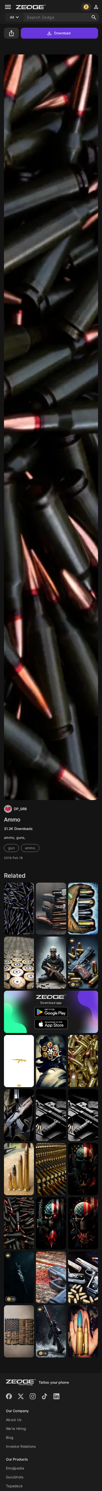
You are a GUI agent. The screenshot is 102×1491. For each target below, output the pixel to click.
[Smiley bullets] (51, 1061)
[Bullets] (19, 963)
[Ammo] (51, 909)
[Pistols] (83, 1277)
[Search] (94, 17)
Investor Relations (21, 1446)
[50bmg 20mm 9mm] (83, 1331)
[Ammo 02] (19, 909)
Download (62, 33)
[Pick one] (19, 1169)
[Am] (83, 1223)
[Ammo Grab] (83, 909)
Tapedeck (14, 1486)
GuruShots (14, 1477)
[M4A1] (51, 1115)
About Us (13, 1420)
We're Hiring (16, 1428)
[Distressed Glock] (51, 1277)
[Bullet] (51, 1169)
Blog (9, 1437)
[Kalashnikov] (19, 1115)
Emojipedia (15, 1468)
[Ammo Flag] (19, 1331)
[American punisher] (51, 963)
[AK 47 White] (19, 1061)
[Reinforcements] (83, 1061)
